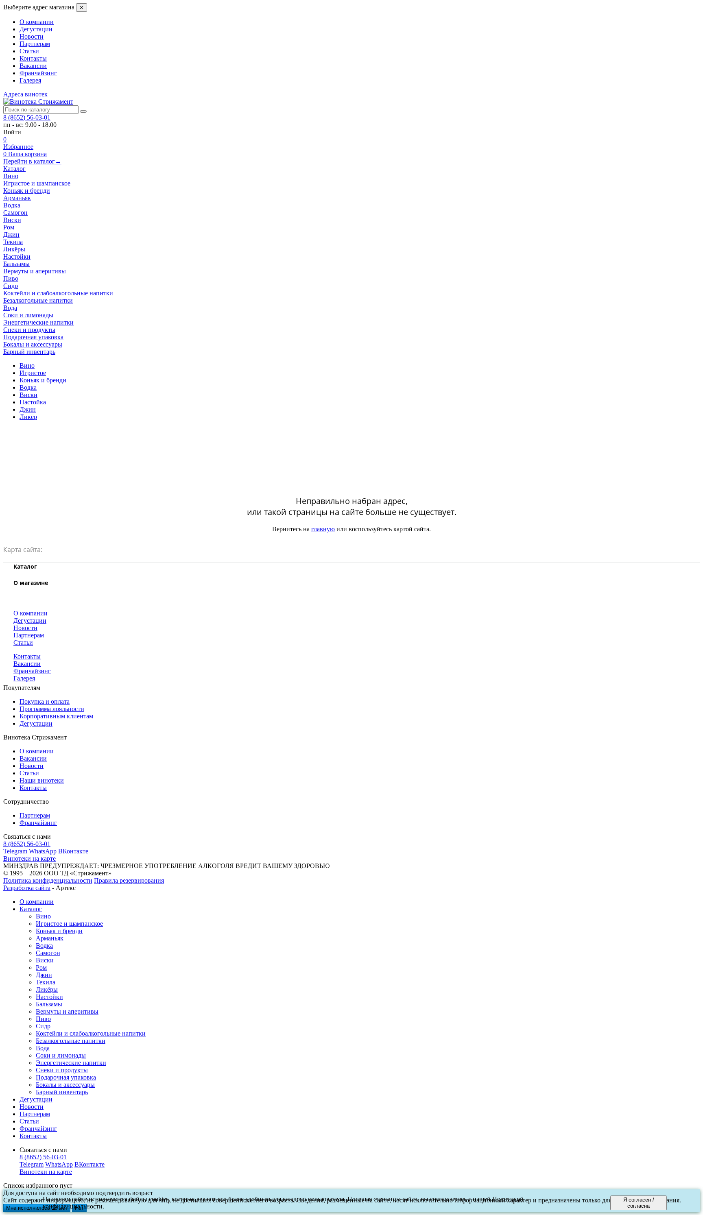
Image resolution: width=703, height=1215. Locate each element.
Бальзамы (49, 1004)
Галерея (30, 80)
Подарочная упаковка (66, 1077)
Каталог (14, 168)
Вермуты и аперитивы (67, 1011)
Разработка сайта (26, 887)
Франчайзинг (38, 73)
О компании (37, 21)
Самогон (48, 952)
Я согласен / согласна (638, 1203)
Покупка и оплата (45, 701)
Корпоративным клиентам (56, 716)
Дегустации (36, 29)
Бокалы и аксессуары (65, 1084)
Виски (45, 960)
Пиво (43, 1018)
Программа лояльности (52, 708)
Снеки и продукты (62, 1070)
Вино (43, 916)
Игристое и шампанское (69, 923)
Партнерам (35, 43)
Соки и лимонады (61, 1055)
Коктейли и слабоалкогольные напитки (91, 1033)
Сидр (43, 1026)
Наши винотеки (42, 780)
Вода (43, 1048)
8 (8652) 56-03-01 (26, 117)
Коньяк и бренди (59, 930)
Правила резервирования (129, 880)
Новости (32, 36)
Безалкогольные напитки (70, 1040)
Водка (44, 945)
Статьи (29, 51)
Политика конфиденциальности (47, 880)
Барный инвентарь (62, 1091)
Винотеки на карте (29, 858)
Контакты (33, 58)
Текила (45, 982)
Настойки (49, 996)
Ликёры (47, 989)
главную (323, 529)
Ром (41, 967)
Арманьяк (49, 938)
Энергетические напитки (71, 1062)
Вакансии (33, 65)
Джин (44, 974)
